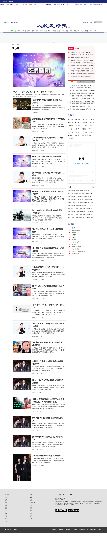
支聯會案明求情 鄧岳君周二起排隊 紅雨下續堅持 (82, 106)
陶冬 (70, 135)
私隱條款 (75, 529)
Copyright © (82, 529)
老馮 (92, 132)
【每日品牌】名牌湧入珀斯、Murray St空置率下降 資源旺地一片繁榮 (83, 52)
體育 (86, 31)
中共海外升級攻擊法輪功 (78, 251)
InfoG (49, 31)
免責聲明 (68, 529)
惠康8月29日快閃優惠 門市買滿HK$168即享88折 (82, 93)
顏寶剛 (78, 125)
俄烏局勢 (74, 239)
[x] (67, 494)
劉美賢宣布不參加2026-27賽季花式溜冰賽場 (82, 109)
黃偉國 (71, 125)
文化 (71, 31)
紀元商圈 (89, 22)
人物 (6, 521)
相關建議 (54, 529)
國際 (41, 31)
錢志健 (71, 122)
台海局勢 (74, 232)
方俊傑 (92, 119)
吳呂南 (85, 122)
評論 (58, 31)
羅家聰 (92, 122)
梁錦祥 (78, 122)
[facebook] (59, 494)
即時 (24, 31)
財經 (45, 31)
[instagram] (56, 494)
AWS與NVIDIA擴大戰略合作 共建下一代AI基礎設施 (82, 71)
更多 (90, 135)
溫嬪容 (77, 135)
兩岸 (37, 31)
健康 (67, 31)
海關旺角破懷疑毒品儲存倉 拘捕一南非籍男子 (83, 73)
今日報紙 (7, 494)
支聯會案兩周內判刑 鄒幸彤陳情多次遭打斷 (82, 104)
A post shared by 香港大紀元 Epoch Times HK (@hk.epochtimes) (86, 180)
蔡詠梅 (92, 125)
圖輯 (31, 516)
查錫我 (84, 135)
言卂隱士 (85, 132)
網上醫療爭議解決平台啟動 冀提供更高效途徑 (83, 65)
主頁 (13, 44)
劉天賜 (85, 119)
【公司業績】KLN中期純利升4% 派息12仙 (82, 76)
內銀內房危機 (75, 242)
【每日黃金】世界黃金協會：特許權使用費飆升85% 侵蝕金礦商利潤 (82, 85)
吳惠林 (71, 132)
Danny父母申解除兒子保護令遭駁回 (80, 57)
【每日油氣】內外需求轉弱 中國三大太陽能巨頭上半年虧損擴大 (83, 55)
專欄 (54, 31)
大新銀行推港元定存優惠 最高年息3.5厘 (82, 98)
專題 (6, 516)
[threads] (63, 494)
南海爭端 (74, 235)
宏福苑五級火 (75, 253)
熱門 (28, 31)
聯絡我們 (61, 529)
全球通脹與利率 (76, 230)
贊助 (84, 22)
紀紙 (82, 31)
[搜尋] (102, 22)
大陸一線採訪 (75, 249)
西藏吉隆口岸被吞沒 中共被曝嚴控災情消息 (82, 101)
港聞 (33, 31)
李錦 (90, 129)
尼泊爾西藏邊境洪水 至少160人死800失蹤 (82, 90)
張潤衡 (84, 129)
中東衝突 (74, 237)
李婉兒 (78, 132)
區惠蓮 (71, 138)
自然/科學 (77, 31)
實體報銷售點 (14, 22)
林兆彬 (71, 129)
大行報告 (74, 244)
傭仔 (77, 129)
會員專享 (19, 31)
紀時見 (73, 228)
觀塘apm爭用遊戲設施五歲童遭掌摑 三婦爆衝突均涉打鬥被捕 (82, 88)
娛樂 (95, 31)
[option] (39, 70)
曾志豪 (71, 119)
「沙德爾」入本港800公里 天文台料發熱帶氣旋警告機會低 (82, 68)
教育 (90, 31)
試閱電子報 (7, 22)
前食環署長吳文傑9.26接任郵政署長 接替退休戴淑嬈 (83, 60)
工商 (31, 518)
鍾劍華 (78, 119)
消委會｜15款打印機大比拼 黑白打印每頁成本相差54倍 (82, 96)
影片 (6, 497)
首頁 (12, 31)
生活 (62, 31)
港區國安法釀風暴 (76, 246)
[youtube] (70, 494)
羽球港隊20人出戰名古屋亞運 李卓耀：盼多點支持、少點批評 (83, 63)
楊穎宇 (85, 125)
